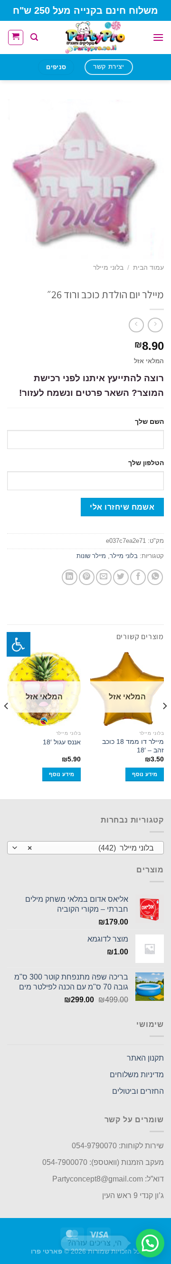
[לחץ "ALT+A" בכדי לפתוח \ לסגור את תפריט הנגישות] (18, 644)
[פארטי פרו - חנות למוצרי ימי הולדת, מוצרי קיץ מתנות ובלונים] (95, 37)
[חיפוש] (34, 37)
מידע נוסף (144, 774)
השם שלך (149, 421)
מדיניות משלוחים (137, 1075)
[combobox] (85, 847)
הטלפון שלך (146, 463)
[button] (150, 1243)
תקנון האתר (145, 1058)
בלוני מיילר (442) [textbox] (91, 848)
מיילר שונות (91, 555)
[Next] (6, 724)
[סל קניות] (15, 37)
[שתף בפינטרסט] (87, 577)
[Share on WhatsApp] (155, 577)
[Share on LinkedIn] (69, 577)
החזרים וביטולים (138, 1091)
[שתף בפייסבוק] (138, 577)
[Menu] (158, 37)
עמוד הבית (148, 267)
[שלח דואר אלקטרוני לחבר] (104, 577)
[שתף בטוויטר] (121, 577)
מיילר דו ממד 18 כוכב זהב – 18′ (133, 746)
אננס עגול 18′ (62, 742)
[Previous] (164, 724)
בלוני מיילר (108, 267)
